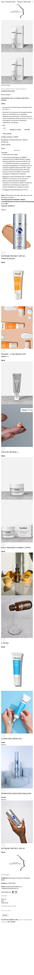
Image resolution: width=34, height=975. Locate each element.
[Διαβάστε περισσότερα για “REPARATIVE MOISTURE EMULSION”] (3, 790)
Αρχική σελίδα (5, 89)
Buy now (27, 129)
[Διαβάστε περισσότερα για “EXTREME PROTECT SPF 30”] (3, 845)
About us (3, 899)
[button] (3, 351)
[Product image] (17, 327)
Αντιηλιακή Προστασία (8, 91)
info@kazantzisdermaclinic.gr (10, 888)
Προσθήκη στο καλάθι (15, 129)
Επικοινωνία (4, 902)
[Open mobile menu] (1, 11)
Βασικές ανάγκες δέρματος (18, 89)
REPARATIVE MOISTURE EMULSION (16, 794)
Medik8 (8, 144)
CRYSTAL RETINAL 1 (9, 452)
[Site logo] (17, 11)
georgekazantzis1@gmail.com (13, 886)
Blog (2, 901)
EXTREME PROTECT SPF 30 (13, 848)
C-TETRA (5, 643)
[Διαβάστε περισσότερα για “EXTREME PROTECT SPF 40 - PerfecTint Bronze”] (3, 253)
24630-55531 (12, 883)
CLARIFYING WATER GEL (11, 739)
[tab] (17, 150)
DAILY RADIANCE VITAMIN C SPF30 (16, 548)
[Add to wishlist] (7, 253)
